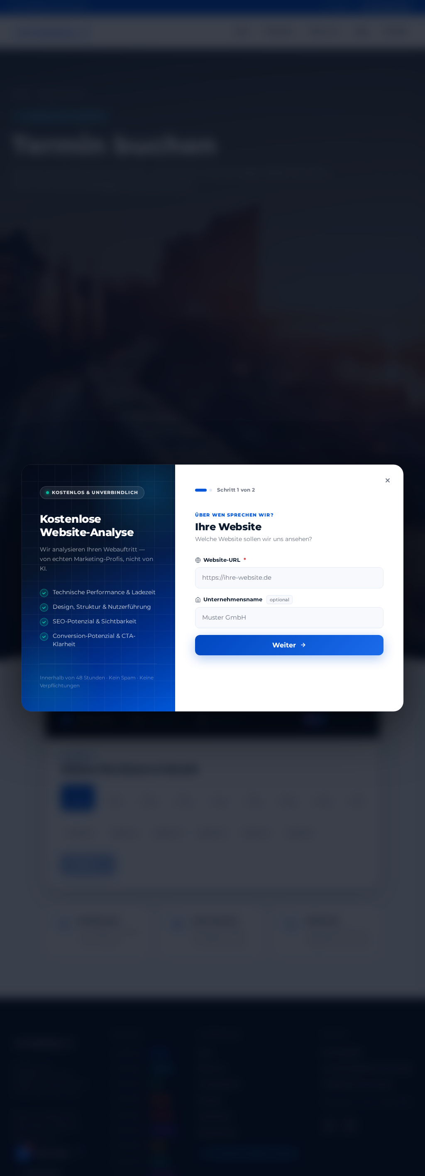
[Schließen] (387, 480)
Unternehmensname (246, 599)
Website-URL (224, 560)
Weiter (284, 645)
